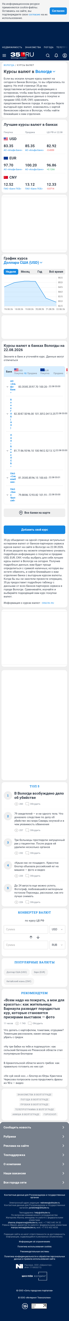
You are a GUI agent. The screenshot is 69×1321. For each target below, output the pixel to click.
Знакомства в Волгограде (34, 1094)
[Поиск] (48, 55)
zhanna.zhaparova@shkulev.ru (23, 1222)
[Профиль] (65, 55)
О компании (12, 1164)
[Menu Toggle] (4, 55)
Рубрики (10, 1136)
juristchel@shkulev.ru (39, 1207)
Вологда (9, 65)
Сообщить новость (17, 1127)
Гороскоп (50, 1114)
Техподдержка (14, 1155)
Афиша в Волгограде (26, 1114)
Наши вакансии (15, 1173)
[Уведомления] (56, 55)
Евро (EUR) (39, 972)
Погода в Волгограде (34, 1099)
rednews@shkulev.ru (50, 1203)
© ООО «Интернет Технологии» (34, 1297)
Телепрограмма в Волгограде (34, 1109)
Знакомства (33, 47)
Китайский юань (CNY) (19, 981)
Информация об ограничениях (34, 1241)
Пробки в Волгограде (34, 1104)
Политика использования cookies (34, 1246)
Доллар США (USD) (17, 972)
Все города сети (15, 1182)
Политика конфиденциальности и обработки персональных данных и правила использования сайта (34, 1257)
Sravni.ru (48, 603)
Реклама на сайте (16, 1145)
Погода (49, 47)
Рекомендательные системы (34, 1251)
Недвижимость (12, 47)
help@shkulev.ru (42, 1212)
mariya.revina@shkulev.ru (23, 1227)
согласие (34, 14)
